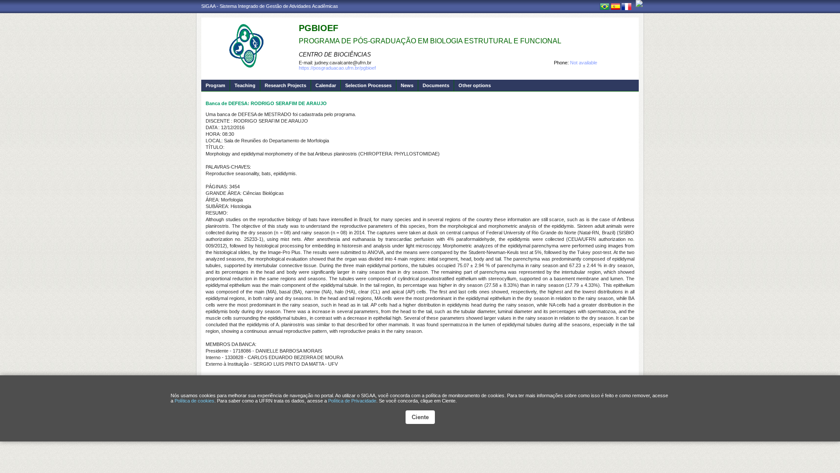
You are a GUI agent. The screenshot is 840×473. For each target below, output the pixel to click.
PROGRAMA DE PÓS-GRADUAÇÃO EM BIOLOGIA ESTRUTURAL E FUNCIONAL (430, 41)
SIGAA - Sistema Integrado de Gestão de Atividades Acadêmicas (269, 6)
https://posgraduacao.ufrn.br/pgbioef (337, 68)
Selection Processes (368, 85)
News (407, 85)
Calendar (325, 85)
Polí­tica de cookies (194, 400)
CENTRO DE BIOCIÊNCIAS (335, 54)
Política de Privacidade (352, 400)
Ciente (420, 417)
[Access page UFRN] (639, 3)
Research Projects (285, 85)
